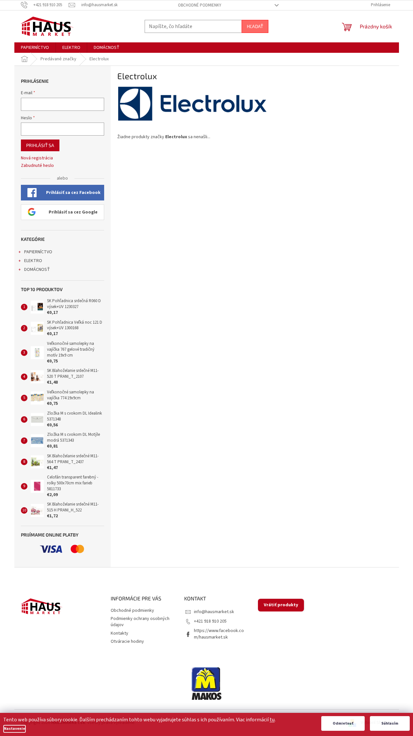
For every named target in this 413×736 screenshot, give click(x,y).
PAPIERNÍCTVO (38, 252)
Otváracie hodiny (127, 641)
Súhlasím (389, 723)
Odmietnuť (343, 723)
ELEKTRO (33, 261)
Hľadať (255, 26)
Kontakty (119, 633)
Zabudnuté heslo (37, 166)
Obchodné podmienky (199, 5)
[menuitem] (35, 47)
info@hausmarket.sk (214, 612)
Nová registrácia (37, 158)
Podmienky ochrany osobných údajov (140, 621)
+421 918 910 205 (210, 621)
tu (272, 719)
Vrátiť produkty (281, 605)
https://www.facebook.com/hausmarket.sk (219, 633)
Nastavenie (14, 728)
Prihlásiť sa (40, 145)
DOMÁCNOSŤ (37, 269)
